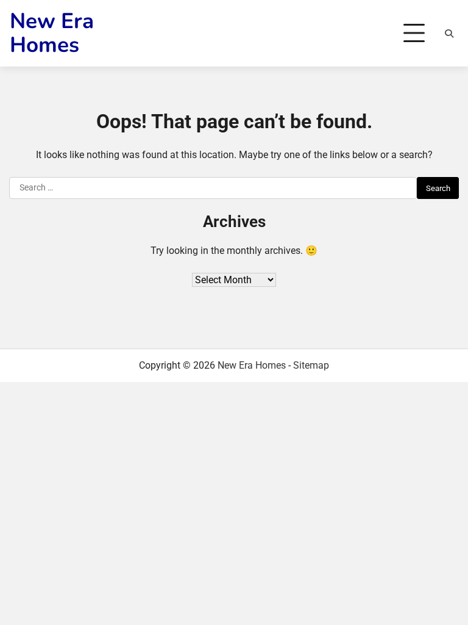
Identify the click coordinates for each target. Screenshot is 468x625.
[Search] (449, 33)
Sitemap (311, 365)
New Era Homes (52, 33)
